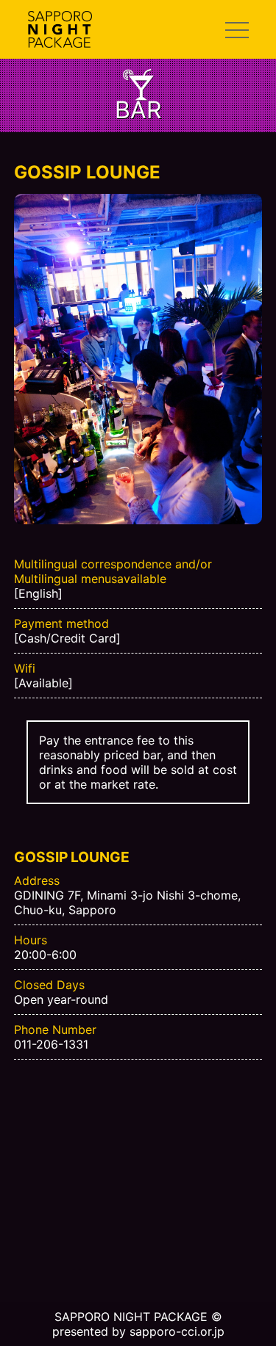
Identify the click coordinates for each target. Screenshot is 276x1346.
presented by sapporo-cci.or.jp (138, 1331)
